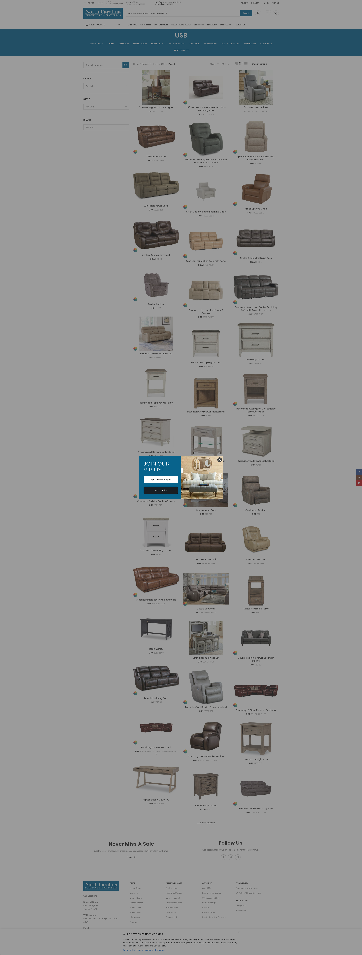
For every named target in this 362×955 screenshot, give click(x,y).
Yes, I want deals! (160, 479)
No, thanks (161, 490)
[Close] (219, 459)
